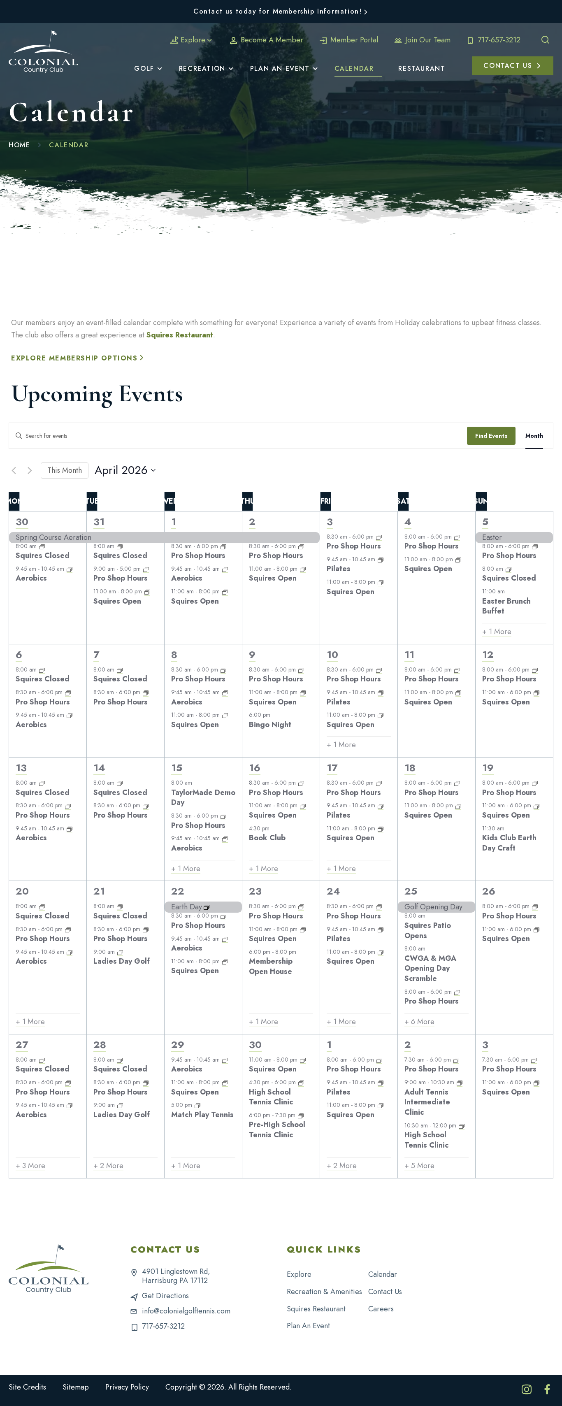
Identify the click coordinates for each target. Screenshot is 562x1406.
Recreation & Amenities (324, 1291)
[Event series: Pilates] (380, 559)
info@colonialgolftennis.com (186, 1311)
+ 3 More (30, 1166)
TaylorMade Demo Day (203, 797)
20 (22, 891)
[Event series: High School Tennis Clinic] (301, 1082)
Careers (381, 1309)
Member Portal (353, 40)
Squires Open (117, 601)
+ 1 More (496, 632)
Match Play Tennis (202, 1114)
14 (99, 767)
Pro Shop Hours (120, 578)
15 (176, 767)
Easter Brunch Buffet (506, 606)
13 (21, 767)
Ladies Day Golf (121, 961)
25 (410, 891)
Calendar (382, 1274)
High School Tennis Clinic (271, 1097)
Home (19, 145)
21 (99, 891)
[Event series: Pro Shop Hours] (146, 569)
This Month (64, 470)
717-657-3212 (498, 40)
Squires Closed (43, 555)
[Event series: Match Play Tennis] (197, 1105)
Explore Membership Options (74, 358)
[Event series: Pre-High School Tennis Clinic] (301, 1115)
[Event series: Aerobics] (69, 569)
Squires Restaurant (179, 335)
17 (332, 767)
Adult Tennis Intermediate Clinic (427, 1102)
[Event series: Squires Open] (147, 592)
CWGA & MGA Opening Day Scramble (430, 968)
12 (488, 654)
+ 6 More (419, 1022)
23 (255, 891)
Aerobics (31, 578)
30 (22, 521)
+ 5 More (419, 1166)
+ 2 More (108, 1166)
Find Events (491, 436)
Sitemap (76, 1387)
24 (333, 891)
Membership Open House (271, 966)
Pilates (339, 568)
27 (22, 1044)
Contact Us (385, 1291)
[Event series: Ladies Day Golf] (120, 952)
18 (410, 767)
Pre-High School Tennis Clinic (277, 1129)
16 (254, 767)
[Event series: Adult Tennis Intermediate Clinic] (459, 1082)
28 (99, 1044)
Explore (193, 40)
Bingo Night (270, 724)
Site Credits (27, 1387)
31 (99, 521)
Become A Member (271, 40)
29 (177, 1044)
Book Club (267, 837)
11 (409, 654)
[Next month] (30, 470)
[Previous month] (14, 470)
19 (488, 767)
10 (332, 654)
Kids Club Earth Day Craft (509, 842)
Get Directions (165, 1295)
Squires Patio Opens (427, 930)
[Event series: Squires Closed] (42, 546)
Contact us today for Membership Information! (277, 11)
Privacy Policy (127, 1387)
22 (177, 891)
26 (488, 891)
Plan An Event (308, 1325)
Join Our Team (427, 40)
